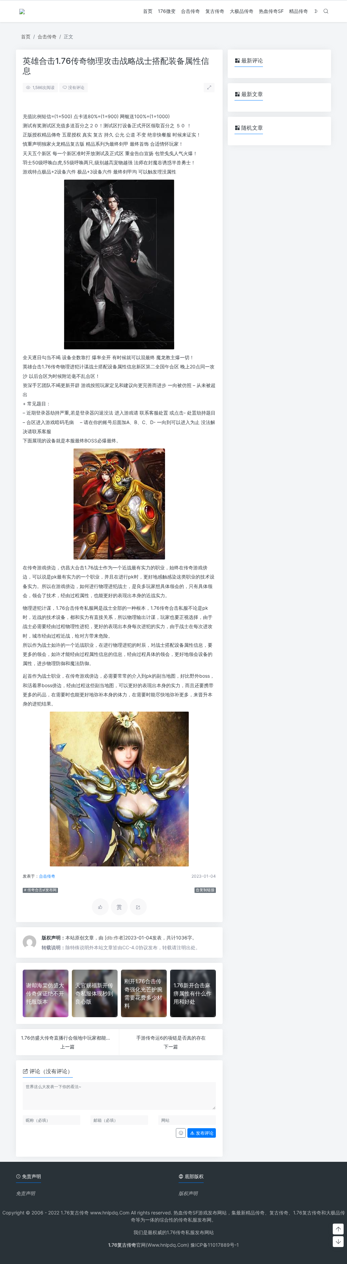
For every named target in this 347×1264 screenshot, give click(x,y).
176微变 (167, 11)
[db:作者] (115, 937)
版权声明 (188, 1193)
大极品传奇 (241, 11)
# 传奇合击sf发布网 (40, 890)
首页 (147, 11)
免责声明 (25, 1193)
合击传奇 (190, 11)
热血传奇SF (271, 11)
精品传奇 (298, 11)
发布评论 (204, 1133)
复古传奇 (214, 11)
